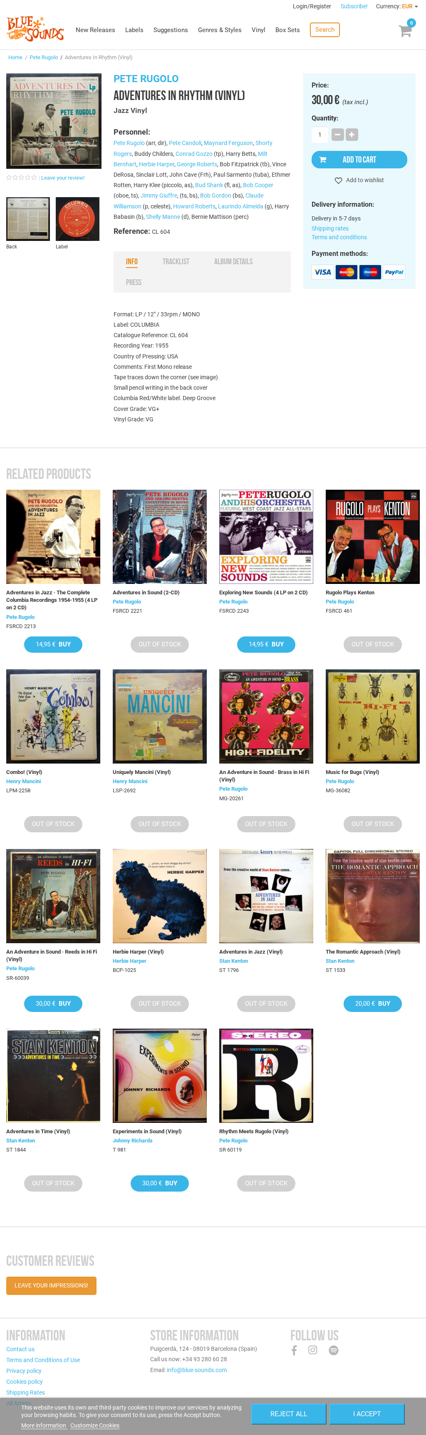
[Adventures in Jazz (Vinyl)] (266, 896)
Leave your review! (62, 178)
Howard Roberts (194, 206)
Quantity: (325, 118)
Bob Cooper (258, 185)
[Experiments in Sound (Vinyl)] (160, 1076)
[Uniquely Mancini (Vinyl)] (160, 716)
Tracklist (176, 261)
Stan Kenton (233, 961)
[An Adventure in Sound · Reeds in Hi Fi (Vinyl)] (53, 896)
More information (44, 1425)
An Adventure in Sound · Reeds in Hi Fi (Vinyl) (51, 955)
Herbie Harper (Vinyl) (138, 952)
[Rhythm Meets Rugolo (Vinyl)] (266, 1076)
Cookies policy (24, 1381)
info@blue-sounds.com (197, 1370)
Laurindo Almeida (240, 206)
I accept (367, 1414)
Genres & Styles (220, 30)
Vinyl (258, 30)
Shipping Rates (25, 1392)
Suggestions (171, 30)
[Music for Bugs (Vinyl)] (373, 716)
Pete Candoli (185, 143)
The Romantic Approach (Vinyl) (363, 952)
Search (324, 29)
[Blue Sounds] (35, 29)
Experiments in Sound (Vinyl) (147, 1131)
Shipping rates (330, 228)
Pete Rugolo (44, 57)
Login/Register (312, 6)
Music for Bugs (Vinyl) (352, 772)
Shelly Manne (163, 216)
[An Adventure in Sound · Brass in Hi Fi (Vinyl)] (266, 716)
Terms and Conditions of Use (43, 1360)
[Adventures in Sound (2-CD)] (160, 537)
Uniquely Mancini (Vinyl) (142, 772)
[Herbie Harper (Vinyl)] (160, 896)
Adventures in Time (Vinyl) (38, 1131)
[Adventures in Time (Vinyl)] (53, 1076)
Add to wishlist (364, 180)
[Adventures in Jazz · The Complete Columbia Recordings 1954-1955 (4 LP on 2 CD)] (53, 537)
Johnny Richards (133, 1140)
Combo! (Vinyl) (24, 772)
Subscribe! (354, 6)
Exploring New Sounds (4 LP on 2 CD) (263, 592)
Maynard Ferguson (228, 143)
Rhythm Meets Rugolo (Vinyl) (254, 1131)
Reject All (288, 1414)
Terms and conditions (339, 237)
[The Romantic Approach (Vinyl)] (373, 896)
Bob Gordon (215, 195)
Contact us (20, 1349)
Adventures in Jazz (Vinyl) (251, 952)
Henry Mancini (23, 781)
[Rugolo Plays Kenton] (373, 537)
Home (15, 57)
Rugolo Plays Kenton (350, 592)
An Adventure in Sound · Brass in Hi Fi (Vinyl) (264, 776)
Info (132, 261)
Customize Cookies (94, 1425)
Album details (233, 261)
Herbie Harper (156, 164)
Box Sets (287, 30)
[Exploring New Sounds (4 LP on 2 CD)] (266, 537)
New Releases (95, 30)
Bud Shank (209, 185)
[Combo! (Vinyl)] (53, 716)
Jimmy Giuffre (159, 195)
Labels (134, 30)
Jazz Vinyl (130, 110)
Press (133, 282)
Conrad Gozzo (194, 153)
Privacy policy (24, 1370)
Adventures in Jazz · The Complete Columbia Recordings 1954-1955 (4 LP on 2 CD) (51, 600)
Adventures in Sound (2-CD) (146, 592)
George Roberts (197, 164)
